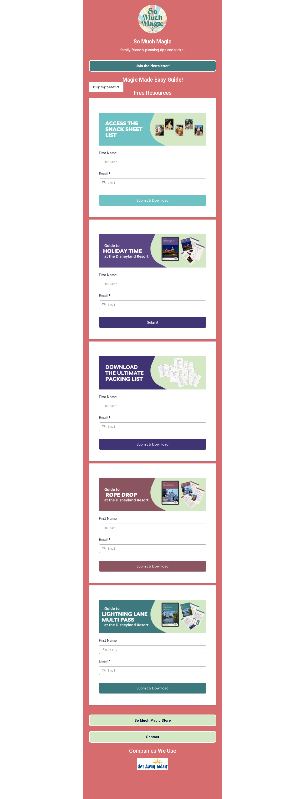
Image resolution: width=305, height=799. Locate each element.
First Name (108, 153)
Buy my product (106, 87)
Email (105, 174)
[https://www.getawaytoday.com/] (152, 764)
